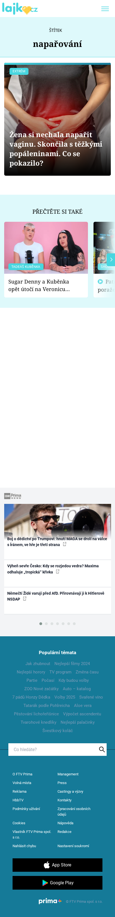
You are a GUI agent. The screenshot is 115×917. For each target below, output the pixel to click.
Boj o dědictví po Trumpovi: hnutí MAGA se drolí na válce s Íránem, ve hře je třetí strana (57, 542)
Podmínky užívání (26, 809)
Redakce (64, 832)
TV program (60, 672)
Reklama (20, 791)
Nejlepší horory (31, 672)
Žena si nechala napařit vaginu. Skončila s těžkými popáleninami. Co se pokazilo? (55, 149)
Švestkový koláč (57, 730)
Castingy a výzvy (70, 791)
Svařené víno (91, 697)
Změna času (87, 672)
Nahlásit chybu (24, 846)
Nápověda (65, 823)
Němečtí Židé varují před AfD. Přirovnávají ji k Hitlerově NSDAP (55, 596)
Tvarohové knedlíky (38, 722)
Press (62, 783)
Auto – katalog (77, 688)
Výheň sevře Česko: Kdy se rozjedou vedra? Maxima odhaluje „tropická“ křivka (53, 569)
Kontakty (64, 800)
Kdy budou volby (74, 680)
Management (68, 774)
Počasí (48, 680)
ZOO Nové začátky (41, 688)
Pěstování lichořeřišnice (36, 713)
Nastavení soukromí (73, 846)
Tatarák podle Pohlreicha (46, 705)
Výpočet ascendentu (82, 713)
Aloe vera (83, 705)
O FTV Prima (22, 774)
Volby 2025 (64, 697)
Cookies (19, 823)
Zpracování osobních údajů (74, 811)
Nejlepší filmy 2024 (72, 663)
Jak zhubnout (37, 663)
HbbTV (18, 800)
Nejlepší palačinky (78, 722)
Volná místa (22, 783)
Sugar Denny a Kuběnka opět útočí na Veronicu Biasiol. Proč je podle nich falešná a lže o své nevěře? (41, 285)
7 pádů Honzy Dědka (31, 697)
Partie (32, 680)
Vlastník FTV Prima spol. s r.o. (32, 834)
